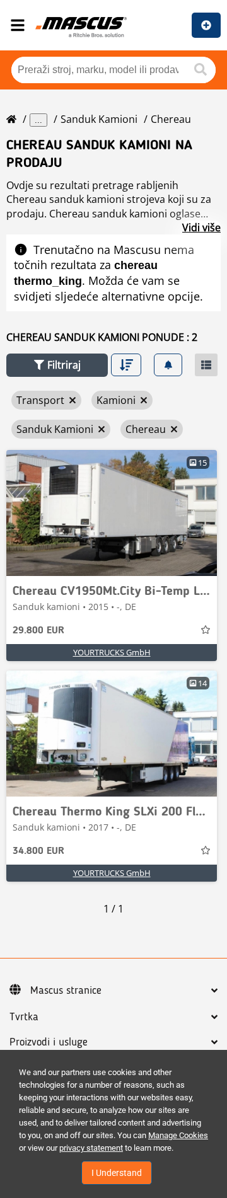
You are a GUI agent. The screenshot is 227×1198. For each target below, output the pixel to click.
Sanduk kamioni (99, 119)
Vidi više (201, 227)
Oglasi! (206, 25)
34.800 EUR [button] (38, 851)
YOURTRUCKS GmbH (112, 652)
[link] (111, 513)
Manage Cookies (178, 1135)
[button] (57, 365)
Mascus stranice (66, 990)
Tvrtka (23, 1017)
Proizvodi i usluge (48, 1042)
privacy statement (91, 1148)
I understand (116, 1173)
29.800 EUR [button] (38, 631)
